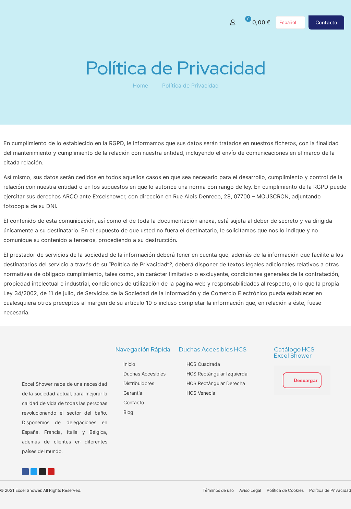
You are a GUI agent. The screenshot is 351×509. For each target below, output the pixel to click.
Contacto (326, 22)
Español (287, 22)
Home (140, 85)
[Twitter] (34, 471)
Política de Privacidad (190, 85)
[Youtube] (51, 471)
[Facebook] (25, 471)
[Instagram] (42, 471)
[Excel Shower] (94, 22)
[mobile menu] (209, 22)
